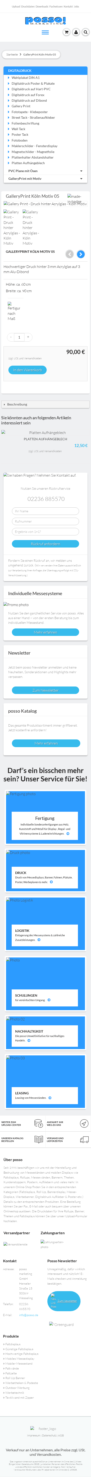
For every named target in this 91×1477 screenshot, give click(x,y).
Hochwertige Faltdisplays (21, 1354)
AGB (61, 1435)
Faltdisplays (13, 1344)
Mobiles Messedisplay (19, 1358)
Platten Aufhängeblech (28, 163)
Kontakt (68, 6)
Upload (16, 6)
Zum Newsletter (67, 1301)
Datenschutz (49, 1435)
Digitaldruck (20, 71)
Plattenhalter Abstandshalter (33, 157)
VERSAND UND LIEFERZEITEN (55, 1139)
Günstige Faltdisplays (19, 1349)
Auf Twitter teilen (17, 387)
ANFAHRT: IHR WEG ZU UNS (55, 1123)
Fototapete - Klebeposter (30, 112)
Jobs (76, 6)
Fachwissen (56, 6)
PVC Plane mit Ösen (23, 171)
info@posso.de (28, 1315)
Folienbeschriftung (25, 123)
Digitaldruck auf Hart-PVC (31, 89)
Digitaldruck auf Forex (28, 95)
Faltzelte (11, 1373)
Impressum (33, 1435)
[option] (12, 227)
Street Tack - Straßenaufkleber (33, 117)
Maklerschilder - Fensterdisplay (34, 146)
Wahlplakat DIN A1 (26, 78)
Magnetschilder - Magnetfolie (33, 152)
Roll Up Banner (15, 1378)
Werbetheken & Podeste (21, 1383)
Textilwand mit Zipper (19, 1397)
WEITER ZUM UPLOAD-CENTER (11, 1123)
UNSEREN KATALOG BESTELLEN (12, 1139)
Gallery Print (21, 106)
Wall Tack (18, 129)
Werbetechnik (14, 1392)
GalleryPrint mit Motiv (24, 178)
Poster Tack (20, 134)
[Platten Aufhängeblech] (45, 432)
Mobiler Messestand (18, 1363)
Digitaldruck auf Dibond (29, 100)
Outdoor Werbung (17, 1388)
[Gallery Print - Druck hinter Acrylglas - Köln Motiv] (12, 227)
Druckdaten (28, 6)
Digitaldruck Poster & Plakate (33, 83)
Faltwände (12, 1368)
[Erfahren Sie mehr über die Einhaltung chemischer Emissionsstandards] (68, 1325)
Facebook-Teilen (8, 387)
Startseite (12, 54)
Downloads (42, 6)
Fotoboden (20, 140)
